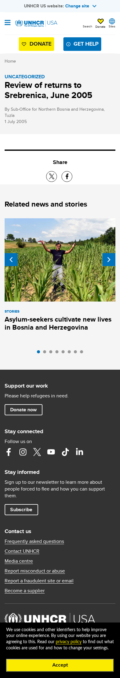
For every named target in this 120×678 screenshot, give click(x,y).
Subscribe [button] (21, 509)
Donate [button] (100, 26)
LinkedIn (79, 452)
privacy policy (69, 642)
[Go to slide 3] (52, 353)
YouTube (51, 452)
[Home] (36, 23)
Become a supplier (25, 590)
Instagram (23, 452)
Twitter (37, 452)
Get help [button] (86, 44)
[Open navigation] (7, 23)
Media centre (19, 561)
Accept (60, 665)
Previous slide (11, 259)
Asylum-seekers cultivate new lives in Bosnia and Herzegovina (58, 323)
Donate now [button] (23, 409)
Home (10, 61)
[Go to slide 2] (46, 353)
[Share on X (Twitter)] (51, 176)
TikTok (65, 452)
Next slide (108, 259)
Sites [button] (112, 26)
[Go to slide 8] (83, 353)
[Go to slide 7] (77, 353)
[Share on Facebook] (67, 176)
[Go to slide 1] (40, 353)
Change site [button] (77, 6)
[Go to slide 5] (65, 353)
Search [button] (87, 26)
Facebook (9, 452)
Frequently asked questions (34, 541)
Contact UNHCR (22, 551)
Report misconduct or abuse (35, 571)
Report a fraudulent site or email (39, 580)
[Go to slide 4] (58, 353)
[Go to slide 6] (71, 353)
